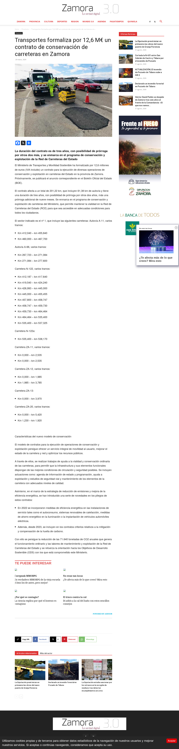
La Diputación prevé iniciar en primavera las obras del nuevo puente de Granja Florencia (27, 685)
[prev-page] (16, 696)
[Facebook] (150, 21)
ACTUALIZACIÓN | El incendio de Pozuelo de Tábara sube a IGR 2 (148, 72)
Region (75, 21)
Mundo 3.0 (88, 21)
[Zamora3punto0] (89, 9)
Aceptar (172, 740)
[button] (160, 21)
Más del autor (46, 653)
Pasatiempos (117, 21)
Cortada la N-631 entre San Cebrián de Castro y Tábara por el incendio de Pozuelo (149, 58)
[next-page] (21, 696)
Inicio (17, 29)
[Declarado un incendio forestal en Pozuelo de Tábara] (63, 669)
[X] (155, 21)
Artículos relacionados (27, 653)
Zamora (21, 21)
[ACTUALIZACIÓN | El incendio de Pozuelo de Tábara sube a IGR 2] (126, 73)
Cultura (48, 21)
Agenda (102, 21)
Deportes (62, 21)
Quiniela (132, 21)
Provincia (34, 21)
